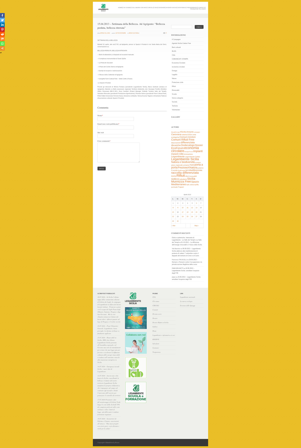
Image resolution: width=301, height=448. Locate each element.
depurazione (175, 143)
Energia (174, 71)
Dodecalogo (188, 145)
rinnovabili (193, 176)
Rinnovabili (175, 90)
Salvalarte (155, 343)
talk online (190, 185)
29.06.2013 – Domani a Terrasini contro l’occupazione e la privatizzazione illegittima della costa (187, 262)
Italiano (201, 9)
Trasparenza (192, 7)
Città (173, 55)
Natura (174, 78)
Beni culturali (134, 33)
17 (183, 212)
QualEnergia (181, 170)
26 (192, 216)
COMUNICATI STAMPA (180, 59)
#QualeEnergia (175, 132)
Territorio (175, 106)
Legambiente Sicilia (185, 159)
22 (173, 216)
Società (174, 102)
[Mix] (2, 39)
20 (196, 212)
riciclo (173, 176)
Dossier (161, 7)
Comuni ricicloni (188, 137)
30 (178, 221)
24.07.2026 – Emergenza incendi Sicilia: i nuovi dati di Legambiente (108, 369)
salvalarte (183, 179)
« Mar (173, 225)
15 (173, 212)
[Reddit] (2, 34)
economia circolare (178, 67)
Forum (191, 151)
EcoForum (177, 148)
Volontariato (176, 110)
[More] (2, 48)
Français (193, 9)
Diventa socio (171, 7)
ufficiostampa (121, 33)
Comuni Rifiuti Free (182, 139)
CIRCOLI (150, 7)
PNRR (192, 165)
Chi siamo (127, 7)
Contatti (201, 7)
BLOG (174, 51)
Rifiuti (174, 86)
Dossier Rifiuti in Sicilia (160, 322)
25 (187, 216)
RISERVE (155, 339)
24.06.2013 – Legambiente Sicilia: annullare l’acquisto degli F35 (185, 270)
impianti (198, 151)
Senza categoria (177, 98)
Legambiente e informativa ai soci (163, 335)
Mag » (196, 225)
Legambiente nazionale (187, 297)
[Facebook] (2, 15)
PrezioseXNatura (187, 167)
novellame (198, 162)
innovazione (188, 154)
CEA (155, 7)
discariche (176, 145)
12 (192, 207)
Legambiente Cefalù (192, 157)
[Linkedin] (2, 24)
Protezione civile (177, 82)
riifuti (187, 176)
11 (187, 207)
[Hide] (1, 53)
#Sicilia (183, 132)
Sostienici (182, 7)
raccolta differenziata (185, 172)
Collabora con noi (139, 7)
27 (196, 216)
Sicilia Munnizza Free (183, 180)
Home (120, 7)
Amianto (190, 132)
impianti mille (177, 154)
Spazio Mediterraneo (185, 183)
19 (192, 212)
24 (183, 216)
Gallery (154, 327)
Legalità (174, 74)
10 (183, 207)
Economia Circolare (178, 63)
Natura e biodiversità (183, 162)
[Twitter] (2, 20)
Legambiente (177, 156)
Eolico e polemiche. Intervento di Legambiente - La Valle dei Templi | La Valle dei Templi (187, 240)
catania (184, 135)
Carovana (176, 134)
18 (187, 212)
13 (196, 207)
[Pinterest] (2, 29)
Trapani (181, 187)
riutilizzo (175, 179)
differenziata (188, 142)
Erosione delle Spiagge (187, 305)
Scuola (174, 94)
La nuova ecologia (186, 301)
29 (173, 221)
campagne (197, 132)
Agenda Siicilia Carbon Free (181, 43)
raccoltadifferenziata (193, 170)
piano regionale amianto (180, 165)
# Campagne (176, 39)
